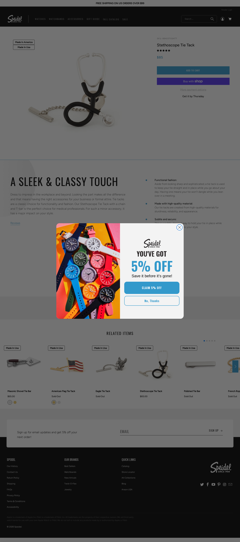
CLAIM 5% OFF (152, 288)
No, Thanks (151, 301)
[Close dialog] (179, 227)
